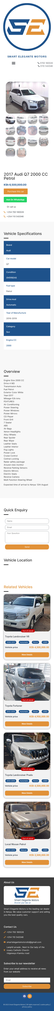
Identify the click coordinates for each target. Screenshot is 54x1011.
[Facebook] (24, 996)
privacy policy (27, 1007)
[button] (13, 63)
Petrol (9, 291)
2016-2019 (11, 318)
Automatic (11, 305)
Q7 (7, 264)
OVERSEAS (11, 277)
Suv (8, 332)
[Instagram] (29, 996)
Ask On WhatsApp (15, 199)
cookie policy (45, 1004)
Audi (8, 250)
